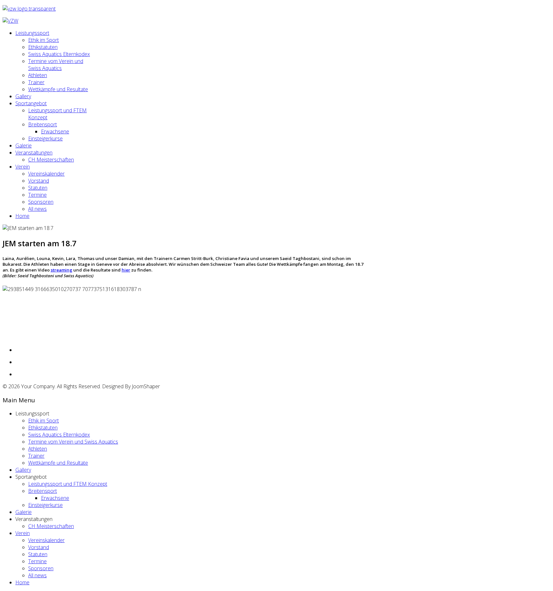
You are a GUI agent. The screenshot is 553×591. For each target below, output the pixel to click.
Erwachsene (55, 131)
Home (22, 215)
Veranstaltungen (33, 152)
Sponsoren (40, 201)
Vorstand (38, 180)
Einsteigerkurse (45, 138)
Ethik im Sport (43, 39)
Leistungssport (32, 32)
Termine (37, 194)
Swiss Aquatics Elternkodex (59, 54)
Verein (22, 166)
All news (37, 208)
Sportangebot (31, 103)
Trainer (36, 82)
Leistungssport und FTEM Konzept (67, 483)
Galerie (23, 145)
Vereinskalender (46, 173)
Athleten (37, 75)
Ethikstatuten (43, 47)
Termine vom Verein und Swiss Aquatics (55, 65)
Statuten (37, 187)
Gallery (23, 96)
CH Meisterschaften (51, 159)
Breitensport (42, 124)
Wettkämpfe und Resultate (58, 89)
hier (126, 270)
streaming (61, 270)
